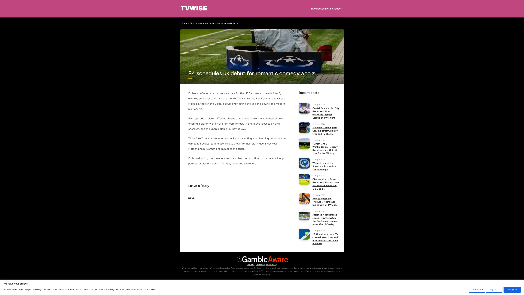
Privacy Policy (271, 265)
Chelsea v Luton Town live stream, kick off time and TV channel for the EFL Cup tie (325, 184)
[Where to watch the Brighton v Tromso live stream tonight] (304, 163)
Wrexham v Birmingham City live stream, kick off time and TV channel (325, 130)
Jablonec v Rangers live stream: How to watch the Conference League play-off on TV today (324, 219)
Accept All (512, 289)
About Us (250, 265)
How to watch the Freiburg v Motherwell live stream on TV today (324, 201)
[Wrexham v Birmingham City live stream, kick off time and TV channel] (304, 127)
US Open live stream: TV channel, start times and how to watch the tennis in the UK (325, 239)
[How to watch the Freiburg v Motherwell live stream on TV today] (304, 198)
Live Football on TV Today (326, 8)
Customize (476, 289)
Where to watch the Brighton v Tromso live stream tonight (324, 166)
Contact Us (260, 265)
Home (184, 23)
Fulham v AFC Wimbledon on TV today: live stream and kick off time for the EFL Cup (325, 148)
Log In (191, 197)
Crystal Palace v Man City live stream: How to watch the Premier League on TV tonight (325, 113)
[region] (262, 287)
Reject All (494, 289)
